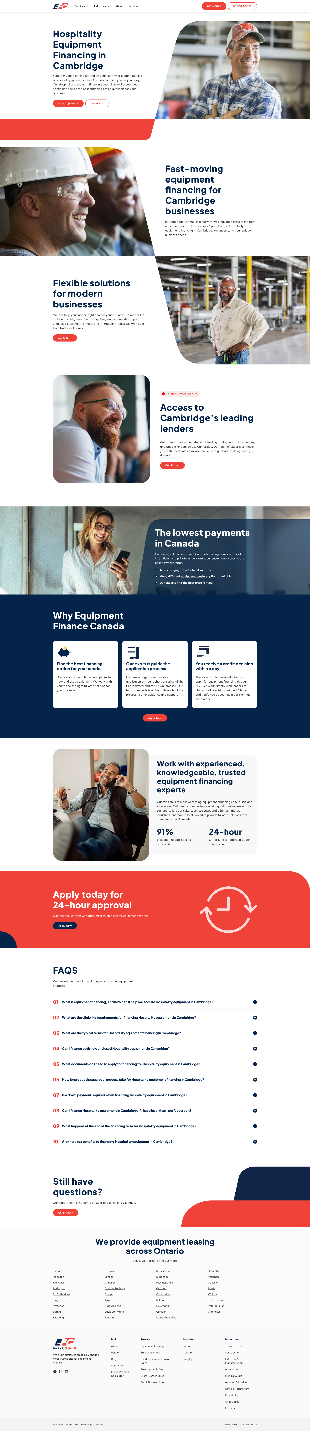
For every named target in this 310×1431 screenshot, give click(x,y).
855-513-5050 (242, 6)
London (109, 1276)
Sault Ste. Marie (114, 1311)
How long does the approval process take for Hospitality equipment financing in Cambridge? (128, 1079)
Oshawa (161, 1288)
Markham (162, 1276)
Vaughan (213, 1276)
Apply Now (65, 338)
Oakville (213, 1282)
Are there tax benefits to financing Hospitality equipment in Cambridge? (112, 1141)
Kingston (58, 1300)
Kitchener (58, 1282)
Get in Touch (65, 1212)
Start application (68, 103)
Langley (188, 1359)
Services (80, 6)
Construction (232, 1352)
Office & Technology (237, 1388)
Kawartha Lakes (166, 1317)
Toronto (57, 1271)
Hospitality (231, 1395)
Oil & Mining (232, 1401)
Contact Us (97, 103)
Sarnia (57, 1311)
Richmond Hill (164, 1282)
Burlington (59, 1288)
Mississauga (163, 1271)
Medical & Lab (233, 1375)
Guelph (109, 1294)
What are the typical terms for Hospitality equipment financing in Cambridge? (117, 1033)
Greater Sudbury (115, 1288)
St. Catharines (61, 1294)
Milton (160, 1300)
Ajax (107, 1300)
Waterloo (58, 1305)
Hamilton (58, 1276)
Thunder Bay (215, 1300)
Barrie (211, 1288)
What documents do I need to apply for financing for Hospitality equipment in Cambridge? (126, 1064)
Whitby (212, 1294)
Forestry (230, 1408)
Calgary (188, 1352)
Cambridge (163, 1294)
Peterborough (216, 1305)
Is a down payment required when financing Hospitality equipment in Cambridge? (120, 1095)
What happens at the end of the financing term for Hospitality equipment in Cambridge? (124, 1126)
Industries (100, 6)
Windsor (110, 1282)
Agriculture (231, 1369)
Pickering (58, 1317)
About (119, 6)
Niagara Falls (113, 1305)
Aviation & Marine (236, 1382)
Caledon (161, 1311)
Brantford (110, 1317)
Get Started (214, 5)
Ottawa (109, 1271)
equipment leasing (194, 576)
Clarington (214, 1311)
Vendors (133, 6)
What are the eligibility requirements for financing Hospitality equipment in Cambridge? (124, 1017)
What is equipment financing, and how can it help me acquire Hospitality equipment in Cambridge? (133, 1002)
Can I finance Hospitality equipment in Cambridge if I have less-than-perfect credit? (122, 1110)
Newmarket (163, 1305)
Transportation (234, 1346)
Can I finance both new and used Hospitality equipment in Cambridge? (111, 1048)
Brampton (214, 1271)
